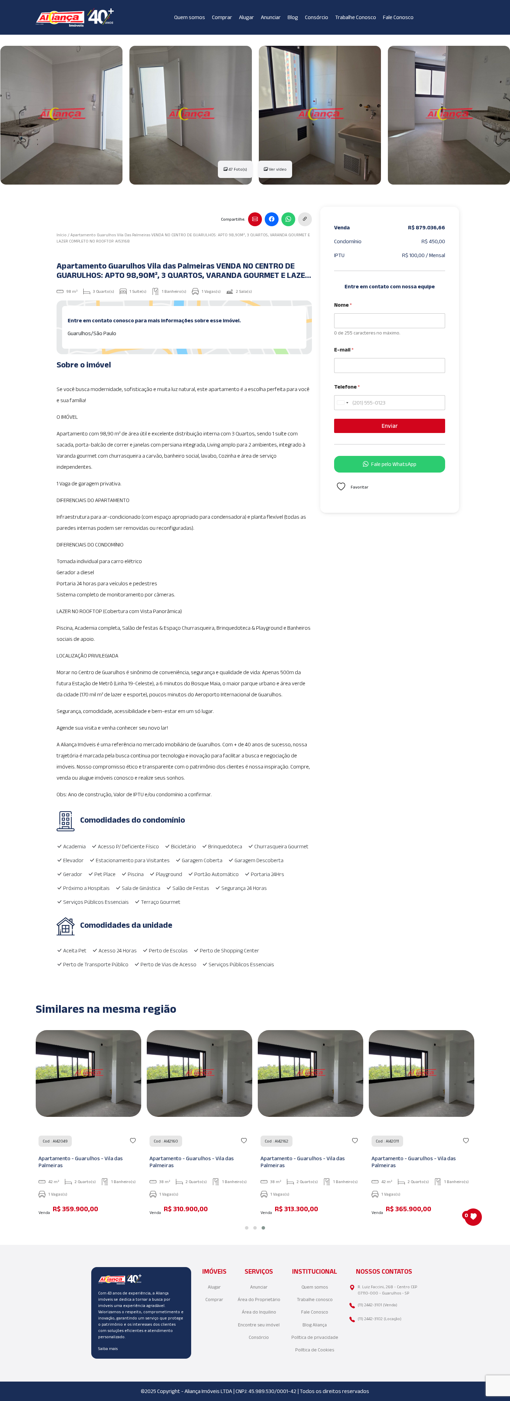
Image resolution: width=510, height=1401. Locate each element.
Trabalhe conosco (315, 1299)
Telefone (347, 387)
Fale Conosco (398, 17)
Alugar (246, 17)
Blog (293, 17)
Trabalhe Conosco (355, 17)
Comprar (222, 17)
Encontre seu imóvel (259, 1324)
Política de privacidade (314, 1337)
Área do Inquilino (259, 1312)
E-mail (344, 350)
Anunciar (271, 17)
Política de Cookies (314, 1349)
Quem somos (189, 17)
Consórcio (316, 17)
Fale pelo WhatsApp (393, 464)
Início (62, 234)
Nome (343, 305)
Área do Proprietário (259, 1299)
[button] (247, 1227)
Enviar (390, 426)
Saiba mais (108, 1348)
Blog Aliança (315, 1324)
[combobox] (342, 402)
